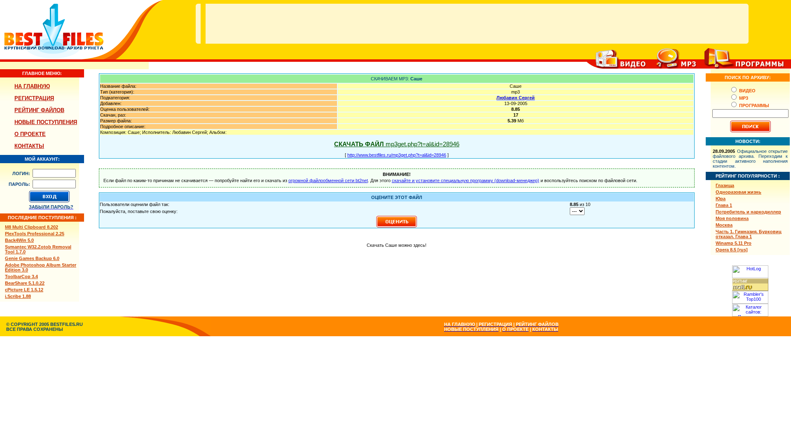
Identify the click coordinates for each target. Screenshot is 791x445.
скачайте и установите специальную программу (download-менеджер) (465, 180)
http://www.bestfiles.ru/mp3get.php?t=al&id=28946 (396, 154)
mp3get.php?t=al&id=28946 (396, 144)
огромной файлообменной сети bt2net (328, 180)
